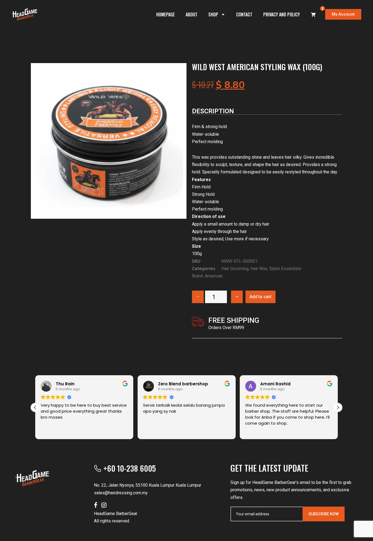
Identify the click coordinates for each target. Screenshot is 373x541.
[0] (313, 14)
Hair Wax (258, 268)
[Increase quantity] (237, 297)
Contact (244, 14)
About (191, 14)
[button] (338, 407)
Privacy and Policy (281, 14)
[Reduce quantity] (198, 297)
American (214, 276)
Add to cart (260, 296)
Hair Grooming (234, 268)
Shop (213, 14)
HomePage (165, 14)
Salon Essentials (285, 268)
